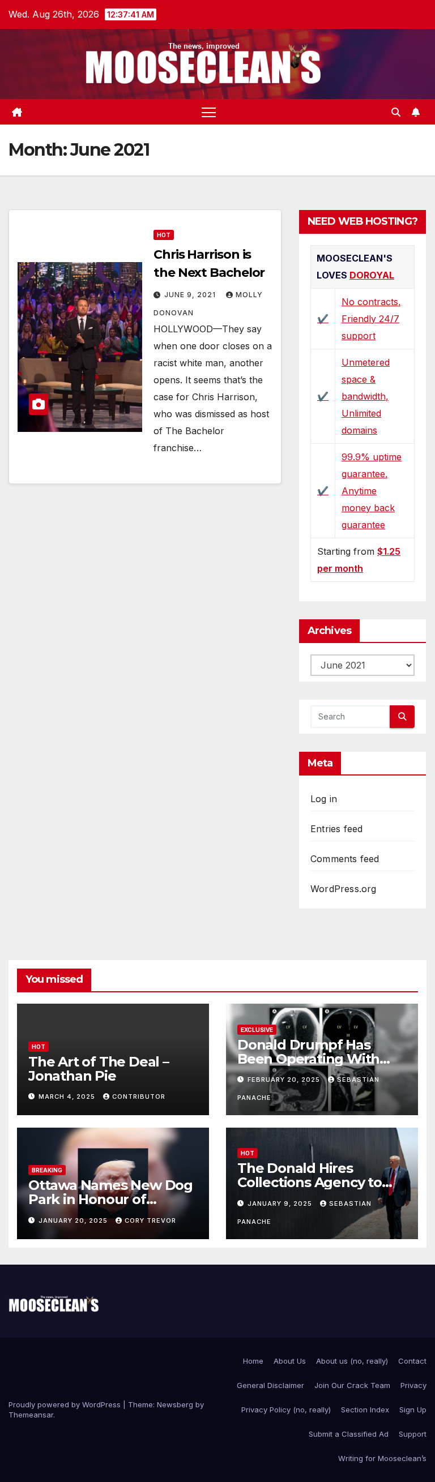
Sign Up (413, 1409)
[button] (395, 112)
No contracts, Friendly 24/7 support (371, 318)
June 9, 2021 (191, 294)
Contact (412, 1360)
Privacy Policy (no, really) (286, 1409)
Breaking (47, 1170)
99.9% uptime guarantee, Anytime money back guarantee (372, 490)
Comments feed (344, 858)
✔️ (323, 318)
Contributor (138, 1096)
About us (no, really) (352, 1360)
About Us (290, 1360)
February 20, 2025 (285, 1079)
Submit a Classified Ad (349, 1433)
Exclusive (257, 1029)
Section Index (365, 1409)
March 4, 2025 (68, 1096)
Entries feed (336, 828)
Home (253, 1360)
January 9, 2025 (281, 1203)
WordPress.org (343, 888)
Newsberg (175, 1404)
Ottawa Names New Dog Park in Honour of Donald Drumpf (110, 1199)
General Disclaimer (270, 1385)
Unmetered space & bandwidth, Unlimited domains (366, 396)
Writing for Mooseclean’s (382, 1458)
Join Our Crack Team (352, 1385)
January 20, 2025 (74, 1220)
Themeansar (30, 1414)
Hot (163, 235)
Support (413, 1433)
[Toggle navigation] (209, 112)
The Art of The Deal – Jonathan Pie (98, 1068)
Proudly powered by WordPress (65, 1404)
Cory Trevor (150, 1220)
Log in (323, 798)
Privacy (413, 1385)
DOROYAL (371, 275)
